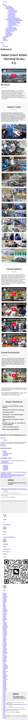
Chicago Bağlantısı (12, 23)
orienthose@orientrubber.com (7, 463)
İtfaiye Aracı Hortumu (10, 475)
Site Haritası (24, 472)
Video (4, 38)
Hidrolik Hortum (9, 7)
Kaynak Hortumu (12, 16)
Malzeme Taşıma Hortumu (13, 18)
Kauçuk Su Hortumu (12, 12)
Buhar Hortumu (11, 15)
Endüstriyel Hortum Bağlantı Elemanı (13, 19)
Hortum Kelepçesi (12, 27)
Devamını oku (3, 445)
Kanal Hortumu (9, 34)
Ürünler (4, 5)
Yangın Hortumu (9, 33)
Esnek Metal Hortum (10, 31)
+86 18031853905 (4, 461)
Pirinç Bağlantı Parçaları (13, 25)
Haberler (5, 39)
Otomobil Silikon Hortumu (11, 28)
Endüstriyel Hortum (10, 8)
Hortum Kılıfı (8, 35)
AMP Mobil (3, 473)
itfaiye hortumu (18, 475)
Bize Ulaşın (5, 40)
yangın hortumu (4, 474)
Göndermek (3, 437)
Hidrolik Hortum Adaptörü (13, 21)
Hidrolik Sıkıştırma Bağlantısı (14, 22)
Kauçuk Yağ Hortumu (12, 10)
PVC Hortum (8, 6)
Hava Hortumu (11, 9)
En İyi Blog (8, 473)
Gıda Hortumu (11, 13)
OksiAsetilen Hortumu (12, 474)
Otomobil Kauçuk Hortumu (11, 29)
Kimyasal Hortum (12, 14)
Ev (3, 3)
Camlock (10, 26)
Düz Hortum (8, 32)
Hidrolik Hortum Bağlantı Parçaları (15, 20)
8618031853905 (6, 549)
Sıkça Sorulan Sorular (7, 453)
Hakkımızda (5, 36)
